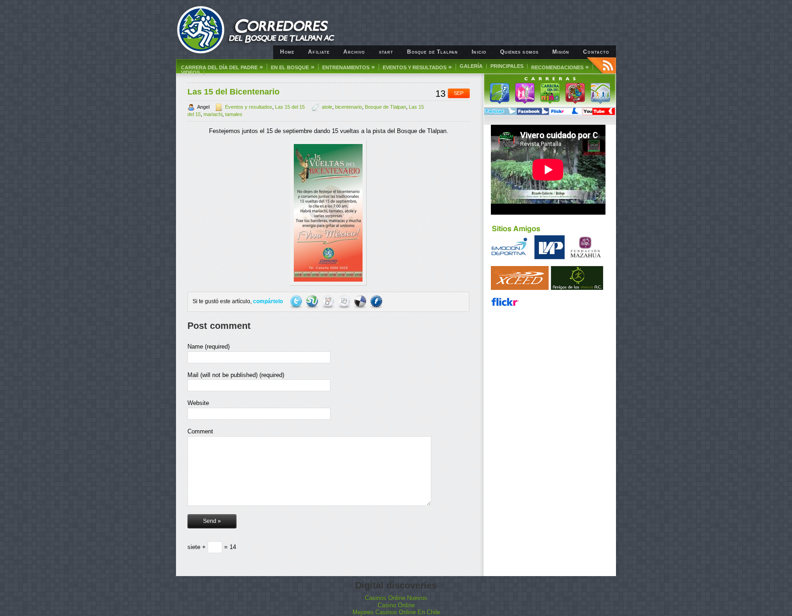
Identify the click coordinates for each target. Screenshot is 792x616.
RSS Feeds (601, 65)
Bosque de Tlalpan (432, 52)
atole (327, 107)
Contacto (596, 52)
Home (287, 52)
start (386, 52)
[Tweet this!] (297, 301)
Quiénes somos (519, 52)
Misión (560, 52)
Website (198, 403)
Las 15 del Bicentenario (233, 91)
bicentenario (348, 107)
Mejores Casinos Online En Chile (396, 612)
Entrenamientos (348, 67)
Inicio (479, 52)
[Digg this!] (345, 301)
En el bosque (292, 67)
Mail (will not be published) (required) (235, 375)
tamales (233, 114)
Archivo (354, 52)
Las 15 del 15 (290, 107)
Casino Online (396, 605)
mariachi (213, 114)
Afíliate (319, 52)
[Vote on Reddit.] (329, 301)
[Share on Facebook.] (376, 301)
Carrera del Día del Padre (222, 67)
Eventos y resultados (417, 67)
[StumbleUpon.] (313, 301)
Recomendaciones (560, 67)
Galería (471, 66)
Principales (506, 66)
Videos (190, 72)
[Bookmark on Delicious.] (361, 301)
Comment (200, 431)
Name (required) (208, 346)
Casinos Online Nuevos (396, 597)
